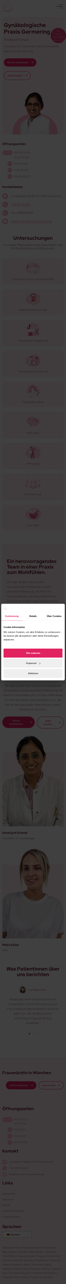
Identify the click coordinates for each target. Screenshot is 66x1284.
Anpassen (31, 663)
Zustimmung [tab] (12, 616)
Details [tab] (33, 616)
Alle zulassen (33, 653)
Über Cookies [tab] (54, 616)
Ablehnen (33, 673)
